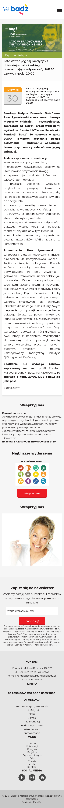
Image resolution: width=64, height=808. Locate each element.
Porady (32, 761)
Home (32, 743)
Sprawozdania (32, 733)
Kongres (32, 749)
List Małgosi (32, 710)
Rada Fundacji (32, 721)
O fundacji (32, 746)
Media (32, 764)
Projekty (32, 752)
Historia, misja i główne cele (32, 706)
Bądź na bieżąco (16, 55)
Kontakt (32, 767)
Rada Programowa (32, 725)
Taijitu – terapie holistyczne (25, 263)
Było (32, 758)
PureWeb (37, 802)
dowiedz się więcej (49, 645)
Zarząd (32, 718)
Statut (32, 714)
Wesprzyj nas (32, 493)
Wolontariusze (32, 729)
